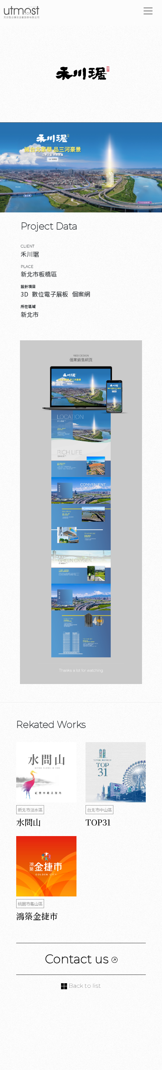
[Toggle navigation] (148, 11)
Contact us (78, 959)
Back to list (84, 985)
